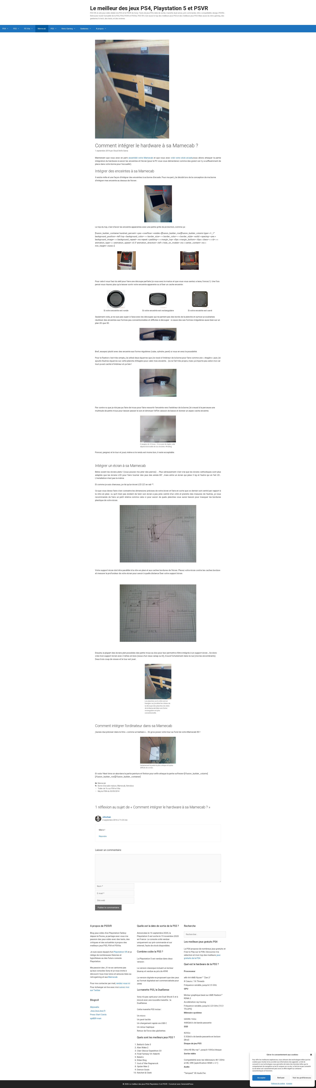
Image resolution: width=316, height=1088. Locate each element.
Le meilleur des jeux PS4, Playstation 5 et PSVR (149, 8)
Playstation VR (120, 952)
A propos (289, 1083)
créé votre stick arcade (182, 158)
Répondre (103, 836)
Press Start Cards (98, 1014)
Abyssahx (94, 1007)
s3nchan (106, 817)
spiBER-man (95, 1018)
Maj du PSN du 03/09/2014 (108, 791)
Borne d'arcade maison (107, 786)
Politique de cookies (278, 1083)
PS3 (52, 29)
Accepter (261, 1078)
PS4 (4, 29)
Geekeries (84, 29)
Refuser (281, 1078)
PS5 (15, 29)
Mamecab (42, 29)
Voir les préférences (302, 1078)
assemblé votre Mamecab (140, 158)
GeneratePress (187, 1084)
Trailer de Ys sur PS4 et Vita (109, 789)
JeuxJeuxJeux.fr (98, 1011)
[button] (311, 1054)
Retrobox (130, 786)
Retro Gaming (67, 29)
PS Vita (27, 29)
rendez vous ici (123, 983)
